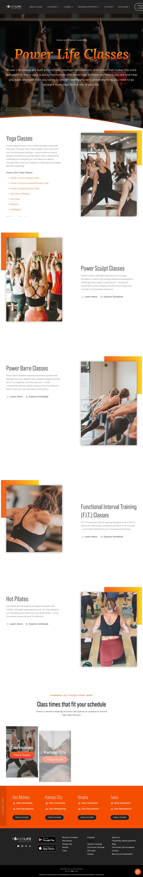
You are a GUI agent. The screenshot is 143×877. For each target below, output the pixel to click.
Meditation (15, 206)
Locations (52, 7)
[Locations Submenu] (59, 7)
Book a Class (36, 7)
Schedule (91, 837)
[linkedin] (30, 846)
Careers (90, 854)
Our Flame (123, 7)
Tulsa (64, 851)
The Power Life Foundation (123, 847)
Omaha (65, 847)
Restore (14, 201)
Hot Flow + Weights (20, 190)
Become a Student (70, 837)
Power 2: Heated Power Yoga (24, 185)
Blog (114, 844)
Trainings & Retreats (87, 7)
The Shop (108, 7)
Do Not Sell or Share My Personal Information (83, 874)
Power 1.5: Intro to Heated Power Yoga (29, 179)
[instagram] (22, 846)
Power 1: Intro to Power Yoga (24, 174)
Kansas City (67, 844)
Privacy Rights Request (64, 874)
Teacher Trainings (94, 844)
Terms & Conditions (52, 874)
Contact (115, 851)
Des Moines (67, 841)
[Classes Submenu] (73, 7)
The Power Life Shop (95, 847)
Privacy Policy (42, 874)
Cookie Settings (100, 874)
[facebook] (26, 846)
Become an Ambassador (122, 854)
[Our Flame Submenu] (130, 7)
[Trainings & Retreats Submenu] (99, 7)
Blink (76, 871)
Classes (67, 7)
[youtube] (18, 846)
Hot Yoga (15, 195)
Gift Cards (91, 851)
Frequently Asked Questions (124, 841)
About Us (116, 837)
